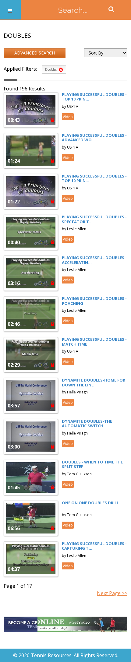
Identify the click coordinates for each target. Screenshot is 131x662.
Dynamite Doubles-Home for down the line (93, 382)
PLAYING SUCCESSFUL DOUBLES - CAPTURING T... (94, 546)
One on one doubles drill (90, 502)
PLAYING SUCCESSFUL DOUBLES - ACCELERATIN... (94, 260)
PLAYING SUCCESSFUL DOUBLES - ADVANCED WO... (94, 137)
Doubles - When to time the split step (92, 464)
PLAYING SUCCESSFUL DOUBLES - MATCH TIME (94, 341)
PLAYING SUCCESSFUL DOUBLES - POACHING (94, 301)
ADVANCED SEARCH (34, 53)
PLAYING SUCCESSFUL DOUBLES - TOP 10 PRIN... (94, 97)
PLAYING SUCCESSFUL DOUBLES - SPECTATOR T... (94, 219)
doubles (51, 69)
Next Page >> (112, 593)
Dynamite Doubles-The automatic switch (87, 423)
